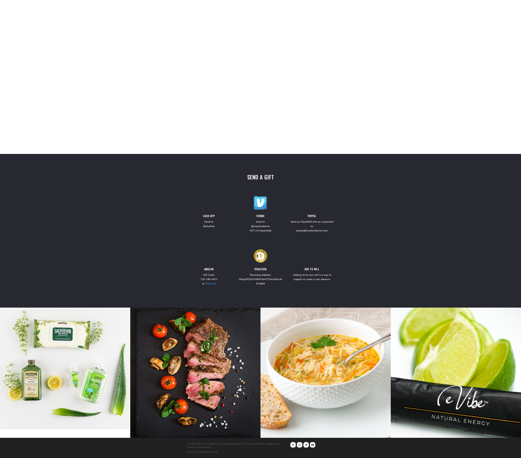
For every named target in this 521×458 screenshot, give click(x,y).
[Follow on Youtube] (312, 445)
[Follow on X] (299, 445)
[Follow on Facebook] (293, 445)
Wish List (210, 283)
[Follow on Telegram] (306, 445)
